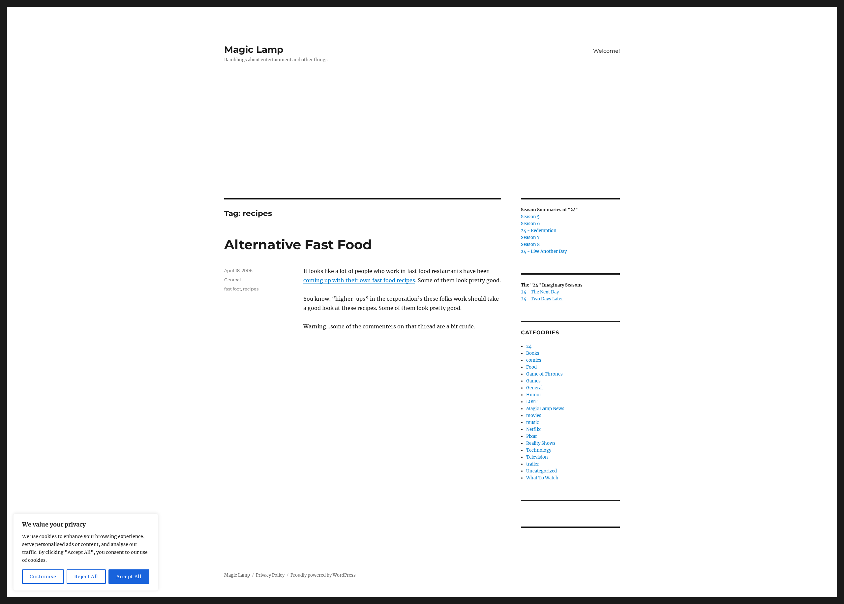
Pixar (531, 436)
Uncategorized (541, 471)
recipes (250, 288)
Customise (43, 577)
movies (533, 415)
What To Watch (542, 478)
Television (537, 457)
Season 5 (530, 217)
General (232, 279)
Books (532, 353)
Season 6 (530, 223)
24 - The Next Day (540, 292)
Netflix (533, 429)
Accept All (129, 577)
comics (533, 360)
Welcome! (606, 51)
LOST (531, 402)
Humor (533, 395)
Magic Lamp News (545, 408)
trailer (532, 464)
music (532, 422)
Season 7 (530, 237)
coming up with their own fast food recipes (359, 280)
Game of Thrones (544, 374)
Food (531, 367)
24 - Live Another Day (544, 251)
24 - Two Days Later (542, 299)
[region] (85, 552)
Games (533, 381)
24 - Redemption (539, 230)
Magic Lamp (253, 49)
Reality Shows (541, 443)
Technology (538, 450)
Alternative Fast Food (298, 244)
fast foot (232, 288)
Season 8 (530, 244)
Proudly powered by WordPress (323, 575)
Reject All (86, 577)
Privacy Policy (270, 575)
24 (528, 346)
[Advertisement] (422, 149)
